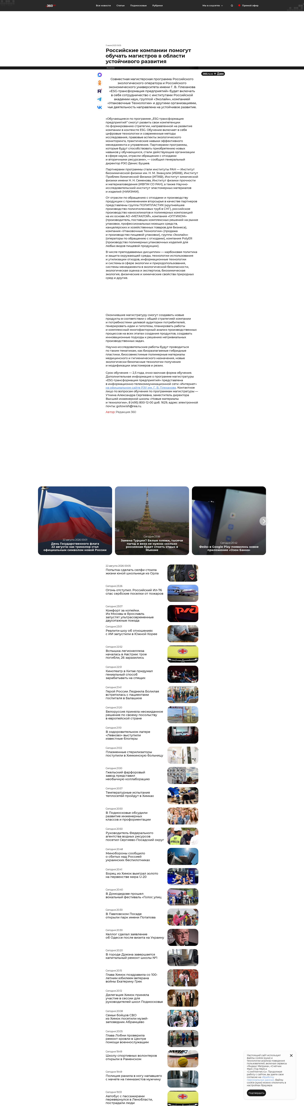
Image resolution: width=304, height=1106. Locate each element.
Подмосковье (138, 5)
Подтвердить (256, 1093)
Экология (110, 68)
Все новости (103, 5)
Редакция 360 (126, 412)
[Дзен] (213, 74)
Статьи (120, 5)
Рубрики (157, 5)
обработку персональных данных (260, 1078)
